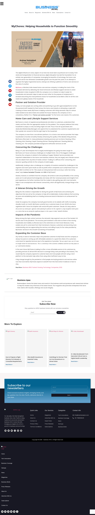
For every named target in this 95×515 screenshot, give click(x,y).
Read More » (9, 364)
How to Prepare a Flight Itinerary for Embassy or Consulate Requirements (14, 359)
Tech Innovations (6, 458)
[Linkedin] (10, 95)
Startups (3, 468)
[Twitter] (10, 86)
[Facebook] (10, 81)
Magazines (4, 477)
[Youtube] (10, 104)
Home (3, 454)
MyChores (19, 87)
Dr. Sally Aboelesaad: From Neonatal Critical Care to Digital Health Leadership (79, 356)
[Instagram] (10, 99)
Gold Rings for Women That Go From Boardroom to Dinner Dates (58, 359)
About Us (4, 491)
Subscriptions (5, 500)
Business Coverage (6, 463)
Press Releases (5, 486)
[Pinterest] (10, 90)
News (3, 472)
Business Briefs (5, 482)
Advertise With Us (6, 496)
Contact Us (4, 505)
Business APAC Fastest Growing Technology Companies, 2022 (42, 267)
